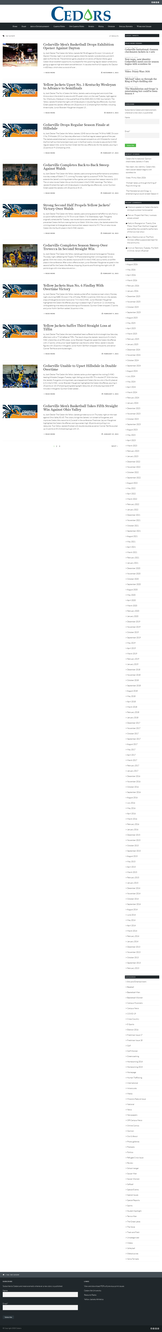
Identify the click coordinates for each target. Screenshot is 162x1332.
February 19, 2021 (111, 193)
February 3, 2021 (111, 394)
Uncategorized (133, 1238)
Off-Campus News (76, 26)
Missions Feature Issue (136, 1099)
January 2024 (132, 403)
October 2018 (133, 680)
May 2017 (131, 750)
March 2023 (132, 446)
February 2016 (133, 824)
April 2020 (131, 600)
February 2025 (133, 339)
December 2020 (133, 568)
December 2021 (133, 515)
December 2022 (133, 462)
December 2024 (133, 350)
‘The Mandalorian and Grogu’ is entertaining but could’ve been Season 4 (141, 91)
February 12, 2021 (111, 273)
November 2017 (133, 728)
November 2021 (133, 520)
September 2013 (134, 963)
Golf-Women (132, 1051)
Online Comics (133, 1126)
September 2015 (134, 851)
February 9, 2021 (111, 313)
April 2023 (131, 440)
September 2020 (134, 584)
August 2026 (132, 264)
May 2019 (131, 643)
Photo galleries (133, 1142)
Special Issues (132, 1195)
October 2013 (133, 958)
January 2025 (132, 344)
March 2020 (132, 606)
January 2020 (132, 616)
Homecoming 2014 (135, 1062)
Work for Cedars (144, 26)
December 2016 (133, 776)
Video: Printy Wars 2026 (137, 71)
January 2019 (132, 664)
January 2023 (132, 456)
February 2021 (133, 558)
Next (114, 446)
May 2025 (131, 323)
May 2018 (131, 696)
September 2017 (134, 739)
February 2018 (133, 712)
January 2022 (132, 510)
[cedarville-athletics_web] (20, 90)
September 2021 (134, 531)
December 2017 (133, 723)
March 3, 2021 (112, 113)
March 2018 (132, 707)
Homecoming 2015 (135, 1067)
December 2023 (133, 408)
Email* (127, 131)
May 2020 (131, 595)
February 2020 (133, 611)
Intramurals (132, 1088)
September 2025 (134, 312)
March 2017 (132, 760)
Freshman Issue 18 (134, 1040)
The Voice (131, 1227)
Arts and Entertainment (136, 982)
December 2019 (133, 622)
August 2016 (132, 798)
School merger (133, 1168)
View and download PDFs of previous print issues (104, 1286)
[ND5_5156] (20, 54)
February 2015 (133, 878)
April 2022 (131, 494)
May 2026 (131, 270)
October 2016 (133, 787)
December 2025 (133, 296)
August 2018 (132, 691)
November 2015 (133, 840)
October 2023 (133, 419)
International (132, 1083)
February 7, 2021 (111, 354)
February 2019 (133, 659)
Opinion (111, 26)
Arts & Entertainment (39, 26)
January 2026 (132, 291)
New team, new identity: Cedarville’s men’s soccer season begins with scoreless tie (140, 169)
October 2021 (133, 526)
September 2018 (134, 686)
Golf (129, 1046)
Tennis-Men (132, 1216)
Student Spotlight (134, 1211)
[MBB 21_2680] (20, 376)
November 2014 (133, 894)
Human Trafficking (134, 1078)
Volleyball (131, 1248)
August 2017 (132, 744)
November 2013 (133, 952)
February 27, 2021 (111, 153)
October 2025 (133, 307)
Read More (50, 72)
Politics (130, 1152)
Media (101, 26)
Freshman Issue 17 (134, 1035)
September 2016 (134, 792)
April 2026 (131, 275)
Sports (91, 26)
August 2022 (132, 483)
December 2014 (133, 888)
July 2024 (131, 376)
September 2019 (134, 638)
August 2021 (132, 536)
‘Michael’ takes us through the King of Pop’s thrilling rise (141, 80)
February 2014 (133, 936)
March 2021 (132, 552)
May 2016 (131, 808)
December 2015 (133, 835)
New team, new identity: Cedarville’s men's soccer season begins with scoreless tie (142, 62)
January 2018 (132, 718)
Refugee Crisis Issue (135, 1158)
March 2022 (132, 499)
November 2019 (133, 627)
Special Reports (126, 26)
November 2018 (133, 675)
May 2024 (131, 382)
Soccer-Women (133, 1179)
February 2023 (133, 451)
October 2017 (133, 734)
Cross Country (133, 1019)
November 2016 (133, 782)
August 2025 (132, 318)
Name (127, 117)
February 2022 (133, 504)
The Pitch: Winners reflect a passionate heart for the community (142, 240)
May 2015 (131, 862)
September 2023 (134, 424)
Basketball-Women (135, 998)
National (130, 1104)
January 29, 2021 (111, 434)
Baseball (130, 987)
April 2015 (131, 867)
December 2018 (133, 670)
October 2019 (133, 632)
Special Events (133, 1190)
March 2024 (132, 392)
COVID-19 (131, 1014)
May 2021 (131, 542)
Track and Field (133, 1232)
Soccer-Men (132, 1174)
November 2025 (133, 302)
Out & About (132, 1136)
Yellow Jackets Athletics (94, 1299)
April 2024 (131, 387)
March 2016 (132, 819)
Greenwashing (133, 1056)
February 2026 (133, 286)
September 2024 (134, 366)
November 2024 (133, 355)
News (129, 1110)
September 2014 (134, 904)
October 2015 (133, 846)
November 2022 (133, 467)
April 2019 (131, 648)
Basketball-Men (133, 992)
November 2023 (133, 414)
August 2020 (132, 590)
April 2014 (131, 926)
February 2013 (133, 968)
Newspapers (132, 1115)
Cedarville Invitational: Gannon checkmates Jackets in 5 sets (141, 50)
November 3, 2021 (111, 72)
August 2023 (132, 430)
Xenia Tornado (133, 1259)
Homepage (131, 1072)
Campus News (59, 26)
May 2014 (131, 920)
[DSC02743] (20, 255)
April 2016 (131, 814)
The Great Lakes (133, 1222)
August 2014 (132, 910)
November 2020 (133, 574)
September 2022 (134, 478)
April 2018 (131, 702)
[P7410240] (20, 175)
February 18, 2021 (111, 233)
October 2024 (133, 360)
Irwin (130, 248)
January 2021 (132, 563)
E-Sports (130, 1024)
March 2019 (132, 654)
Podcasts (131, 1147)
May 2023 (131, 435)
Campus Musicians (135, 1003)
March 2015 (132, 872)
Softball (130, 1184)
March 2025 (132, 334)
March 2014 (132, 931)
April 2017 (131, 755)
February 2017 (133, 766)
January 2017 (132, 771)
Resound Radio (90, 1295)
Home (15, 26)
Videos (130, 1243)
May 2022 (131, 488)
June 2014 (131, 915)
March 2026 (132, 280)
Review (130, 1163)
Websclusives (132, 1254)
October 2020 (133, 579)
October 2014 (133, 899)
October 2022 (133, 472)
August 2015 (132, 856)
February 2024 (133, 398)
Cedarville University (92, 1291)
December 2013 (133, 947)
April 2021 (131, 547)
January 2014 (132, 942)
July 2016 (131, 803)
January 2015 (132, 883)
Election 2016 (132, 1030)
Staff (24, 26)
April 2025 (131, 328)
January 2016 (132, 830)
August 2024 (132, 371)
